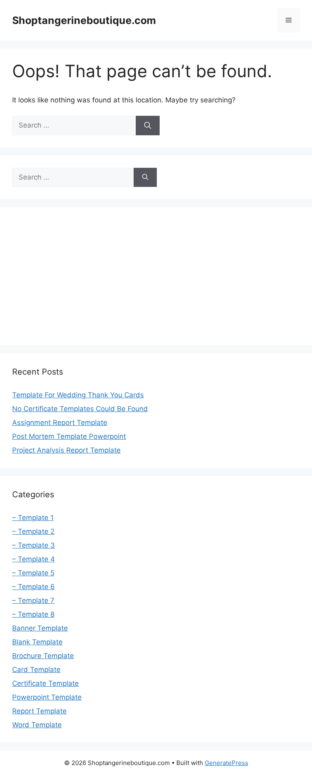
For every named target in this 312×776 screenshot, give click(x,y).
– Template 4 (33, 559)
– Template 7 (33, 600)
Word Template (37, 725)
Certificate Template (45, 683)
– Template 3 (33, 545)
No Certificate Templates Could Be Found (80, 409)
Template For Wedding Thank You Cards (78, 395)
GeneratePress (226, 763)
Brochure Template (43, 656)
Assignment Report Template (59, 422)
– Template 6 (33, 587)
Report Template (39, 711)
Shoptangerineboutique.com (84, 20)
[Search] (148, 125)
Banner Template (40, 628)
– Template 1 (33, 518)
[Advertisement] (156, 276)
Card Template (36, 669)
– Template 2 (33, 531)
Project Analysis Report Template (66, 450)
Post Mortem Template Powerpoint (69, 436)
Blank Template (37, 642)
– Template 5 (33, 573)
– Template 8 (33, 614)
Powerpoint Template (47, 697)
